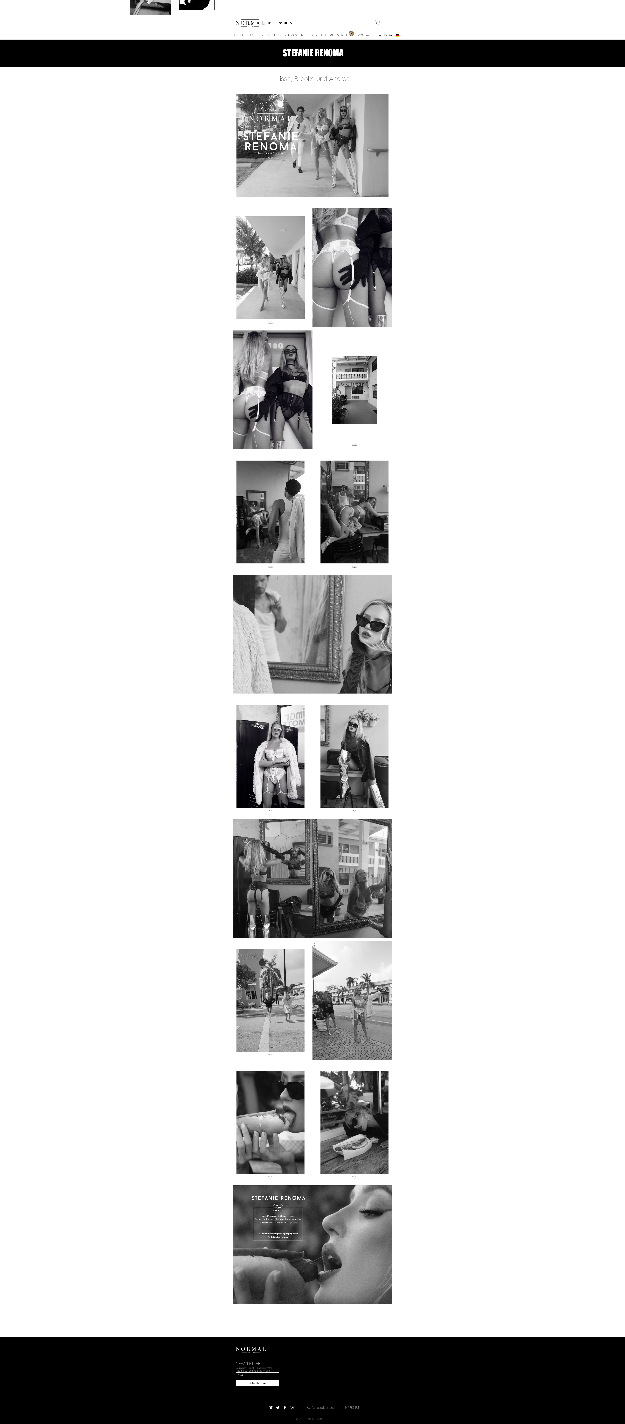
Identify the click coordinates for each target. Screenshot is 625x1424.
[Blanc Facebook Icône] (284, 1407)
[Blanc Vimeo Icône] (270, 1407)
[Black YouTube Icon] (286, 23)
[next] (386, 697)
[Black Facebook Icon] (275, 23)
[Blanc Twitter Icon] (277, 1407)
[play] (385, 1301)
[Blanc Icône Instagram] (291, 1407)
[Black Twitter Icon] (280, 23)
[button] (377, 22)
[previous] (238, 697)
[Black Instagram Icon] (269, 23)
